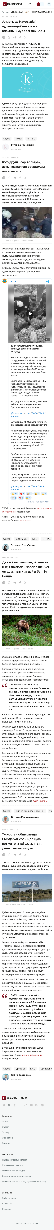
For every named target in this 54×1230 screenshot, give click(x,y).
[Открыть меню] (49, 4)
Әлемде (6, 1143)
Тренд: (5, 12)
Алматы (31, 138)
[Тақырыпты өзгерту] (40, 4)
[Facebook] (20, 37)
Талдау (5, 1132)
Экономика (7, 1137)
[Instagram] (3, 37)
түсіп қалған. (40, 800)
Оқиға (6, 138)
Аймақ (18, 138)
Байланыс (7, 1203)
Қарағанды (21, 539)
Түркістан (20, 1068)
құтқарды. (25, 520)
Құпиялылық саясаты (12, 1165)
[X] (25, 37)
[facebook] (20, 1105)
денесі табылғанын (32, 1055)
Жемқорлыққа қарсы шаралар (17, 1176)
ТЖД (35, 539)
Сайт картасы (9, 1198)
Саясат (5, 1127)
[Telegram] (14, 37)
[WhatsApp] (9, 37)
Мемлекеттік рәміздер (13, 1170)
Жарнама (6, 1209)
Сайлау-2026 (17, 12)
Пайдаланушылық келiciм (14, 1159)
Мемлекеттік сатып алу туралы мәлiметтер (24, 1181)
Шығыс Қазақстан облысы (30, 811)
